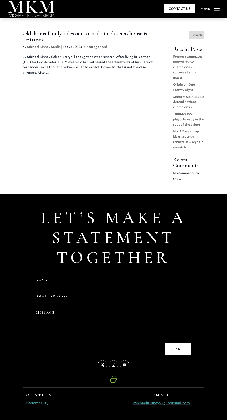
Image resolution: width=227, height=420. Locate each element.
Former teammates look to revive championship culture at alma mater (187, 67)
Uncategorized (95, 47)
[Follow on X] (102, 364)
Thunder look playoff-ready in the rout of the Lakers (188, 119)
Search (197, 35)
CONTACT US (179, 8)
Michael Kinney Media (44, 47)
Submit (178, 349)
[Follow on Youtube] (124, 364)
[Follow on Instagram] (113, 364)
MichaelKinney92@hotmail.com (161, 403)
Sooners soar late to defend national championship (188, 102)
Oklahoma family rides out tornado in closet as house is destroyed (85, 36)
